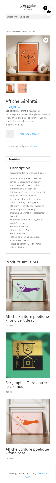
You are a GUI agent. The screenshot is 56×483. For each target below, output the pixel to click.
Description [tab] (14, 159)
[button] (45, 40)
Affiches (16, 31)
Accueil (8, 31)
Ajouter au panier (29, 133)
